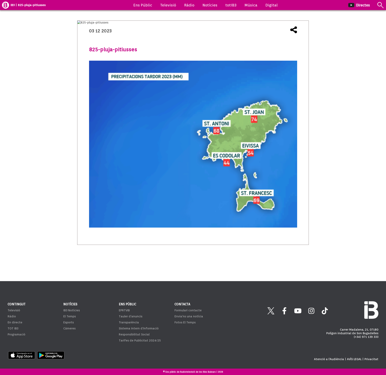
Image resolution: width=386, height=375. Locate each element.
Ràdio (189, 5)
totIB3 (230, 5)
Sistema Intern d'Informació (139, 328)
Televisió (168, 5)
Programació (16, 334)
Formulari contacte (188, 310)
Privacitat (371, 359)
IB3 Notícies (71, 310)
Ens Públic (142, 5)
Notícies (209, 5)
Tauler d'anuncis (130, 316)
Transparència (129, 322)
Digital (271, 5)
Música (250, 5)
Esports (68, 322)
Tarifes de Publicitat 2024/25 (140, 340)
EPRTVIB (124, 310)
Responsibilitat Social (134, 334)
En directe (15, 322)
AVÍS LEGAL (354, 359)
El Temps (69, 316)
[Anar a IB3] (5, 5)
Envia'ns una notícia (189, 316)
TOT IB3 (13, 328)
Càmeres (69, 328)
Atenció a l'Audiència (329, 359)
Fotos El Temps (185, 322)
